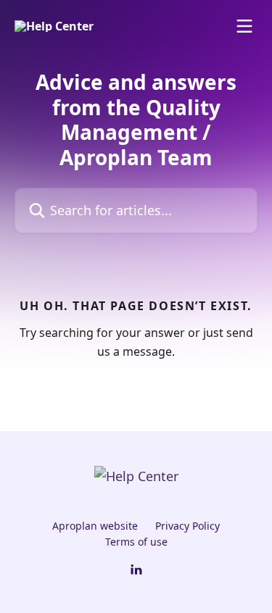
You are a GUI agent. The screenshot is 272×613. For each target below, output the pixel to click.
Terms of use (136, 542)
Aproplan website (95, 526)
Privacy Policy (187, 526)
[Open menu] (244, 26)
